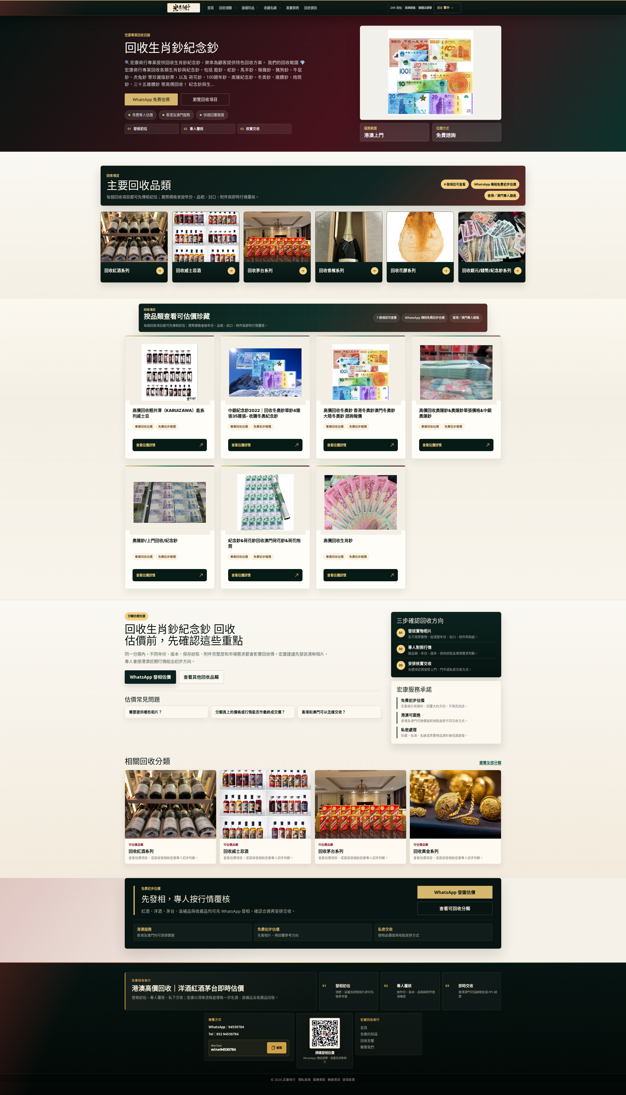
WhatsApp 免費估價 (151, 99)
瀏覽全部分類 (490, 762)
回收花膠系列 (403, 270)
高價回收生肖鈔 (338, 540)
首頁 (363, 1027)
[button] (227, 7)
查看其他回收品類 (201, 677)
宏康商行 (289, 1080)
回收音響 (367, 1040)
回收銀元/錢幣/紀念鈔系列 (486, 270)
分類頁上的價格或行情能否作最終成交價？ (250, 711)
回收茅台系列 (260, 270)
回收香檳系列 (331, 270)
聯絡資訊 (334, 1080)
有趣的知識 (369, 1034)
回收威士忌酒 (188, 270)
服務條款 (319, 1080)
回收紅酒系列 (116, 270)
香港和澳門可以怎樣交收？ (324, 711)
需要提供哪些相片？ (145, 711)
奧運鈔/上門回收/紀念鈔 (155, 540)
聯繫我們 (367, 1047)
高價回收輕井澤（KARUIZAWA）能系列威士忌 (168, 413)
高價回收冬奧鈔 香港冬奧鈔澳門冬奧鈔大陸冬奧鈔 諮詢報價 (359, 413)
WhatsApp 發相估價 (150, 677)
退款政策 (349, 1080)
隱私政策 (304, 1080)
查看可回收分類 (454, 908)
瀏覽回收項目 (205, 99)
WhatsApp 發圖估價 (454, 892)
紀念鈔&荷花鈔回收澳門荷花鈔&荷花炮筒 (264, 543)
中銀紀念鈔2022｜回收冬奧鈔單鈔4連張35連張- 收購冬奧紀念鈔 (264, 413)
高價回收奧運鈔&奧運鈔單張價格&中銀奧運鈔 (455, 413)
